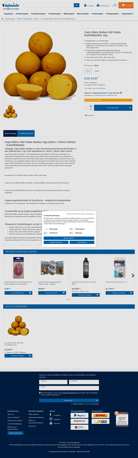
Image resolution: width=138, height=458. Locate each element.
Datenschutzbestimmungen (76, 214)
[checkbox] (46, 229)
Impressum (90, 214)
